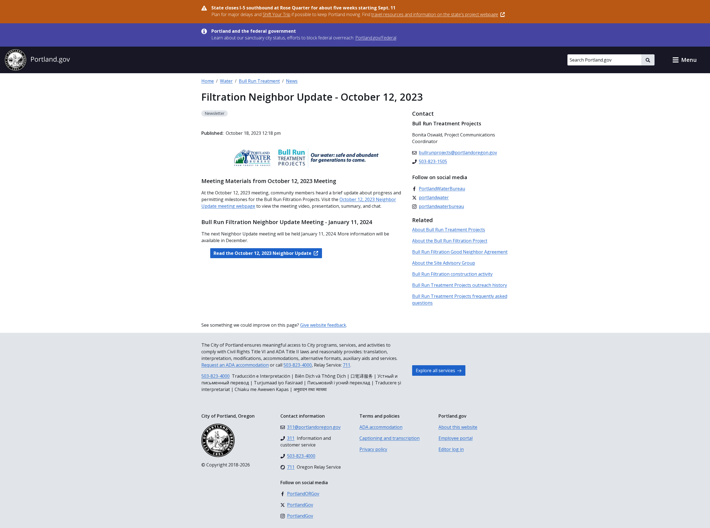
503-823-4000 (297, 365)
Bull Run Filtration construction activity (452, 274)
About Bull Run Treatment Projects (448, 230)
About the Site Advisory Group (443, 263)
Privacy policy (373, 449)
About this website (457, 427)
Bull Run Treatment (259, 81)
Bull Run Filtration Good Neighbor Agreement (460, 252)
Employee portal (455, 438)
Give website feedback (323, 325)
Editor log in (451, 449)
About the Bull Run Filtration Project (449, 241)
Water (226, 81)
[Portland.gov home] (37, 60)
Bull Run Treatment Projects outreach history (459, 285)
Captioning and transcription (389, 438)
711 (346, 365)
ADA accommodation (380, 427)
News (292, 81)
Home (207, 81)
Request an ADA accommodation (235, 365)
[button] (684, 60)
